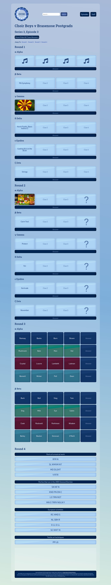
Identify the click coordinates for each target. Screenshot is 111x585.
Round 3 (37, 42)
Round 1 (24, 42)
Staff (93, 14)
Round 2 (31, 42)
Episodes (84, 14)
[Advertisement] (55, 559)
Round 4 (44, 42)
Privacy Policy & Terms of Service (69, 572)
